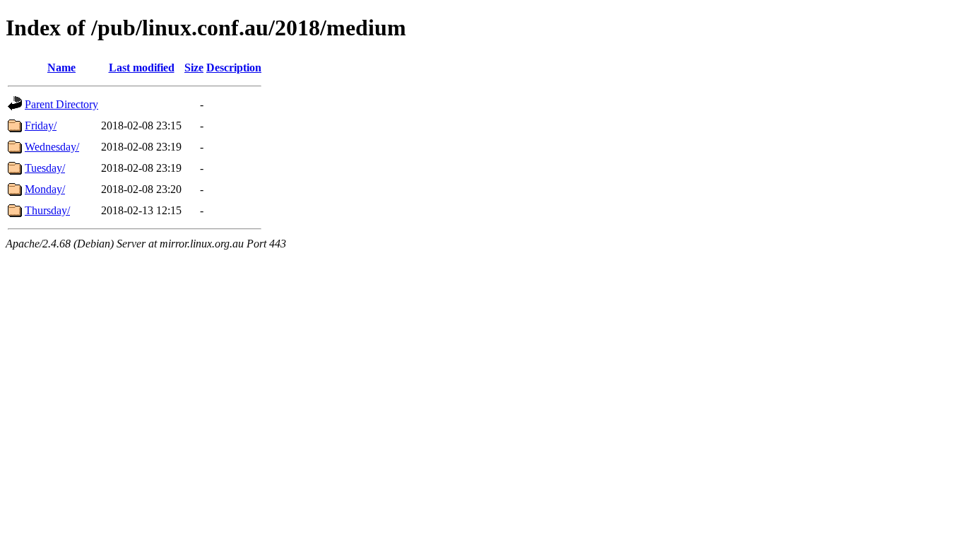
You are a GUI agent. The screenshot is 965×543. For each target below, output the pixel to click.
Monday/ (45, 189)
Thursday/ (47, 210)
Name (61, 68)
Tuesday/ (45, 168)
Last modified (141, 68)
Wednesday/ (52, 147)
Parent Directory (61, 104)
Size (193, 68)
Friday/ (41, 125)
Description (233, 68)
